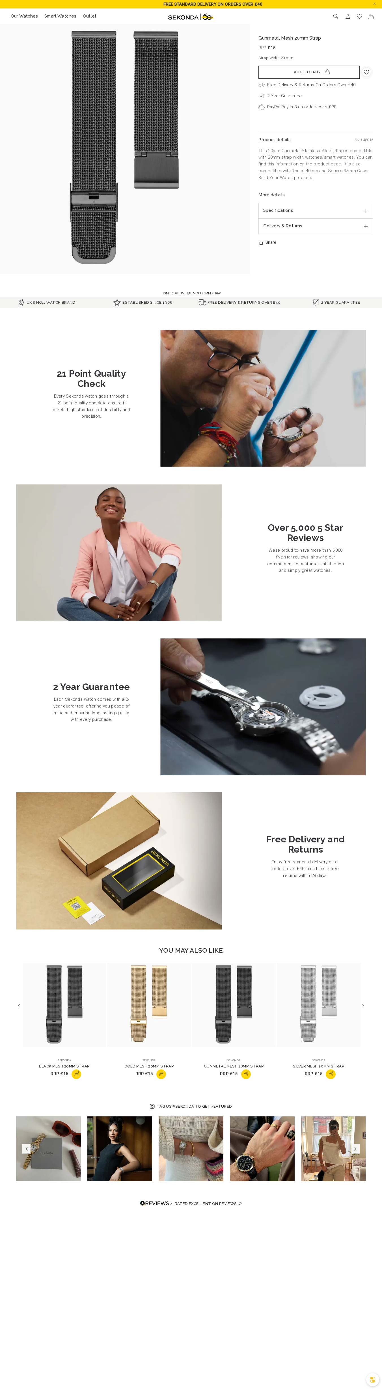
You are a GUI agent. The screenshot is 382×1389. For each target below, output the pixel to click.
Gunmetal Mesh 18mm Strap (234, 1066)
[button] (378, 3)
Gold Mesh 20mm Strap (149, 1066)
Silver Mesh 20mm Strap (318, 1066)
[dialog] (372, 1379)
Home (166, 293)
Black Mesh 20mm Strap (64, 1066)
